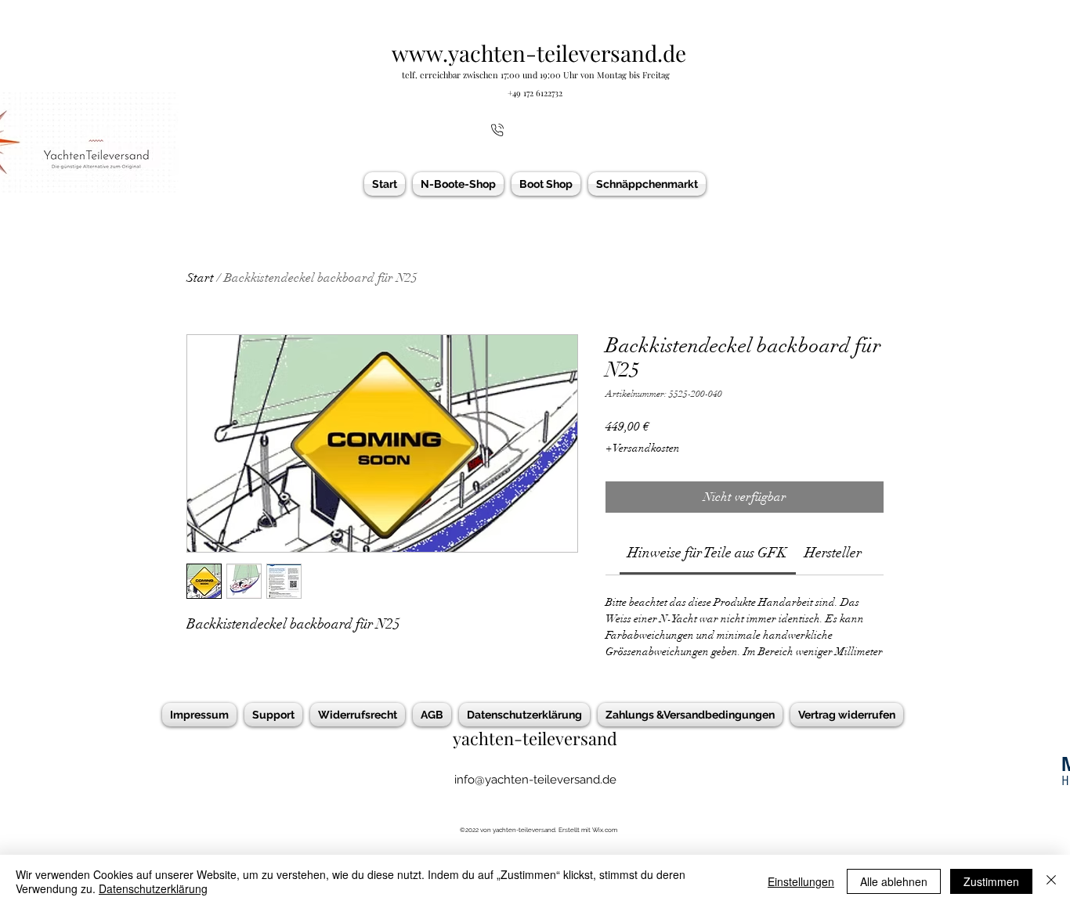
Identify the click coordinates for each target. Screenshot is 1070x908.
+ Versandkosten (642, 448)
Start (200, 278)
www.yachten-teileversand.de (539, 52)
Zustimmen (991, 881)
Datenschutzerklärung (153, 888)
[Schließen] (1051, 881)
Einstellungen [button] (801, 881)
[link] (707, 552)
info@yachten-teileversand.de (535, 780)
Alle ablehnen (893, 881)
